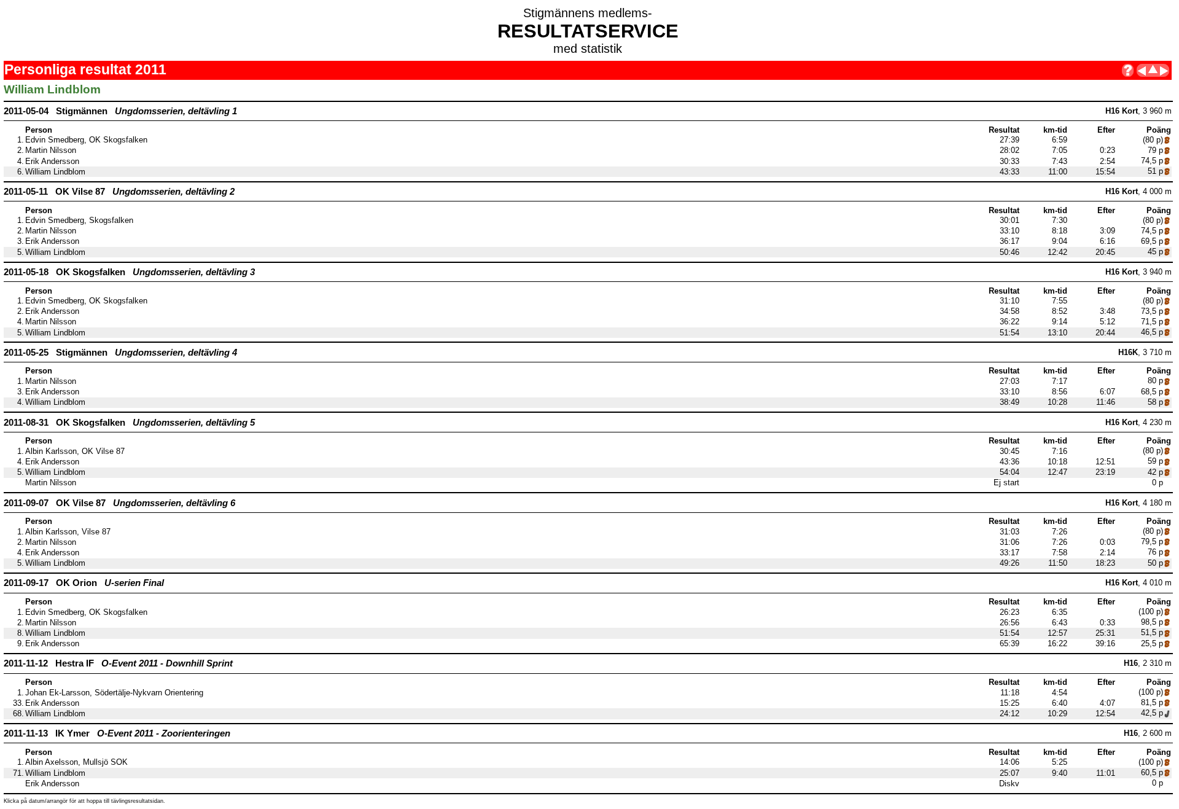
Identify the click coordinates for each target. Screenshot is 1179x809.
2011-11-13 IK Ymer (117, 733)
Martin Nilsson (50, 150)
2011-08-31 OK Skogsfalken (129, 422)
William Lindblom (55, 172)
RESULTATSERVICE (588, 30)
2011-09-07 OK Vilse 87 (119, 503)
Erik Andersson (52, 161)
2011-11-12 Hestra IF (118, 663)
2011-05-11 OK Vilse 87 (119, 191)
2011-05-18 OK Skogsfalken (129, 272)
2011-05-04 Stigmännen (120, 111)
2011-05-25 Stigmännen (120, 352)
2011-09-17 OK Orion (84, 582)
